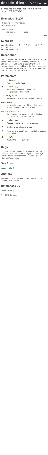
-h (19, 32)
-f (23, 45)
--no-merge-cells (10, 111)
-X (38, 45)
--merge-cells (8, 102)
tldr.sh (45, 36)
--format (11, 80)
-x (35, 45)
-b (28, 45)
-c (18, 45)
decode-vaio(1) (7, 168)
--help (24, 32)
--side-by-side (9, 96)
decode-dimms (21, 3)
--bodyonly (12, 87)
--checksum (12, 120)
